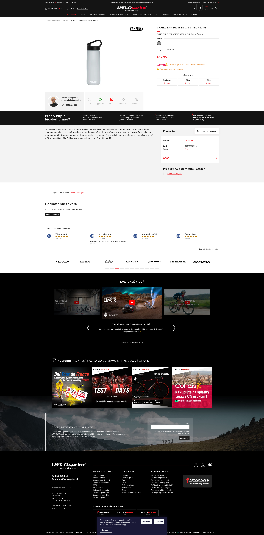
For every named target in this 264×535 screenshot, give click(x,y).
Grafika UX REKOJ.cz (194, 532)
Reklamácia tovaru (100, 478)
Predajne (125, 475)
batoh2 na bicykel (78, 193)
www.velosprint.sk (59, 508)
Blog (123, 480)
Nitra (67, 2)
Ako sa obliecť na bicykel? (161, 488)
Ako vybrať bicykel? (158, 475)
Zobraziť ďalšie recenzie (208, 249)
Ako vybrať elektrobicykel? (161, 480)
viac (217, 2)
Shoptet (182, 532)
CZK (206, 9)
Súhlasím (159, 521)
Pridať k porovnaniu (208, 131)
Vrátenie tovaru (98, 475)
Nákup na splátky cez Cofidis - (187, 65)
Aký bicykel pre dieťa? (159, 478)
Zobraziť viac (197, 34)
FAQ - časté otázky (129, 485)
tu (125, 525)
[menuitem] (72, 14)
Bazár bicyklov (98, 488)
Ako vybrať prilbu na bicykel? (162, 490)
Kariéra (124, 483)
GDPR (95, 485)
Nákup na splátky (99, 497)
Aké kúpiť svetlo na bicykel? (162, 485)
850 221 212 (52, 9)
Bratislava (60, 2)
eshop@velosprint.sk (67, 479)
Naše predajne (49, 2)
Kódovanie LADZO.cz (211, 532)
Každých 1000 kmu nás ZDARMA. (92, 118)
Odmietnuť (146, 521)
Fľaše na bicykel (174, 174)
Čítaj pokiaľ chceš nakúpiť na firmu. (172, 69)
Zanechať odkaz (82, 9)
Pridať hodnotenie (52, 214)
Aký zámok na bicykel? (160, 483)
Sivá (186, 149)
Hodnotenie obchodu (101, 490)
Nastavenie (106, 530)
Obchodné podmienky (101, 483)
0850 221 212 (71, 105)
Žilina (74, 2)
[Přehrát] (77, 302)
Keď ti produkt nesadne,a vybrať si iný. (203, 118)
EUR (206, 6)
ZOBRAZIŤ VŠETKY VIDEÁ (130, 343)
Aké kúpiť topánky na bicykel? (162, 492)
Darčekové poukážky (101, 492)
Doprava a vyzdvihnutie (102, 480)
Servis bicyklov (128, 478)
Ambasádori (126, 488)
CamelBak (189, 140)
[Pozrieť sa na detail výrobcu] (136, 29)
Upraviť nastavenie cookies (92, 532)
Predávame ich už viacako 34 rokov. (165, 118)
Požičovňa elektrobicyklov (132, 492)
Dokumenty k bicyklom (101, 495)
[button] (107, 267)
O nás (124, 490)
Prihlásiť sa (184, 438)
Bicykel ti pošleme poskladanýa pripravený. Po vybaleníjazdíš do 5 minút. (131, 118)
